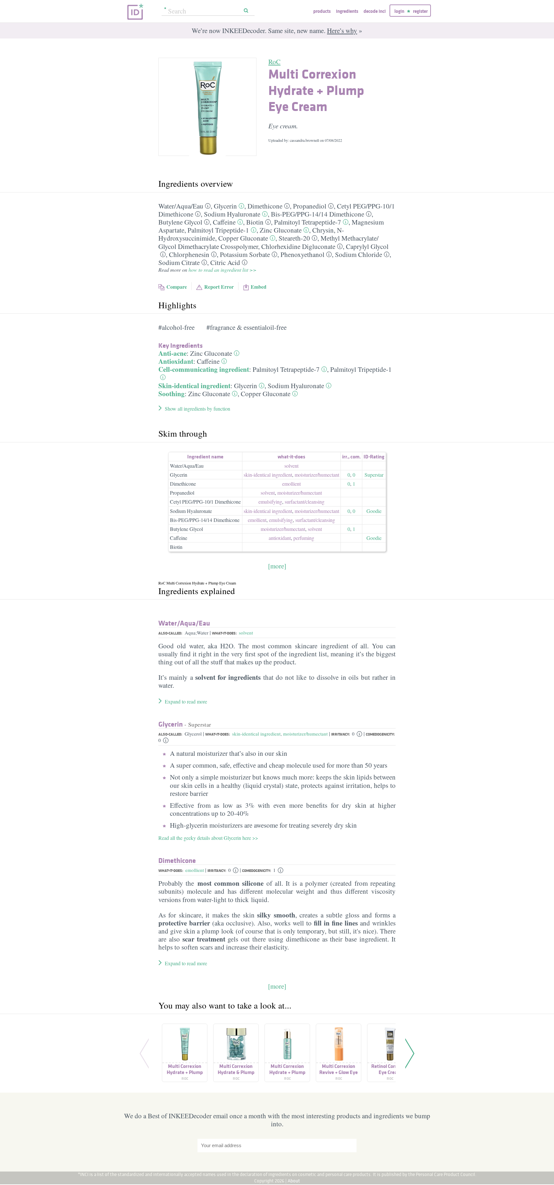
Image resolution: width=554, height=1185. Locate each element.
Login (399, 11)
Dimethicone (265, 205)
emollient (291, 483)
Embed (258, 286)
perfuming (303, 537)
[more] (277, 565)
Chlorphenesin (189, 254)
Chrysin (323, 230)
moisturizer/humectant (305, 733)
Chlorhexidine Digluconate (298, 246)
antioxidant (280, 537)
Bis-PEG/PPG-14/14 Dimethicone (204, 519)
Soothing (171, 393)
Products (322, 11)
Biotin (255, 221)
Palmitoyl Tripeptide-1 (218, 230)
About (294, 1181)
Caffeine (224, 221)
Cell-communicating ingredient (203, 369)
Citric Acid (225, 262)
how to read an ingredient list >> (222, 269)
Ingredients (347, 11)
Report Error (219, 286)
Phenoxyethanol (302, 254)
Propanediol (309, 205)
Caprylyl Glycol (367, 246)
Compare (176, 286)
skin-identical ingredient (268, 474)
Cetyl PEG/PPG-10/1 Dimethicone (205, 501)
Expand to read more (186, 701)
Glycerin (225, 205)
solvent (291, 465)
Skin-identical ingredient (194, 385)
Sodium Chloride (358, 254)
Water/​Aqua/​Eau (180, 205)
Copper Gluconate (243, 238)
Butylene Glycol (180, 221)
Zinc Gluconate (281, 230)
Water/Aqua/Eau (187, 465)
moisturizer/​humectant (317, 474)
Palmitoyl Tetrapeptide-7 (307, 221)
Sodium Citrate (179, 262)
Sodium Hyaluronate (232, 213)
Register (420, 11)
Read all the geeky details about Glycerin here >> (208, 837)
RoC (274, 61)
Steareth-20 (294, 238)
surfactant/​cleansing (304, 501)
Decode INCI (375, 11)
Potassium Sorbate (245, 254)
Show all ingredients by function (197, 408)
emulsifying (270, 501)
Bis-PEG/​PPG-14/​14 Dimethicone (317, 213)
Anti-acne (172, 353)
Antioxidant (175, 361)
